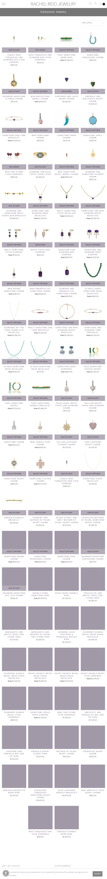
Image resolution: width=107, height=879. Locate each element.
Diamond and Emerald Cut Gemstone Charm (67, 291)
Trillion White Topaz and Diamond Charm (93, 405)
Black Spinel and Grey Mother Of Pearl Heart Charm (66, 520)
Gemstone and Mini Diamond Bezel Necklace (93, 213)
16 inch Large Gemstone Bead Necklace (93, 291)
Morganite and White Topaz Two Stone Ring (14, 634)
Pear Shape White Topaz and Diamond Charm (66, 405)
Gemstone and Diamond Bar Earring (66, 252)
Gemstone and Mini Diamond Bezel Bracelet (66, 330)
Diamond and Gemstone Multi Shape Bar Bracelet (14, 213)
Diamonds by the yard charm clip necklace (14, 330)
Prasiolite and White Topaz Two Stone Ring (93, 595)
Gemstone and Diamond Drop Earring (92, 252)
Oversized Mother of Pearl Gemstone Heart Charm (93, 520)
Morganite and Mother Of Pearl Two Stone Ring (40, 634)
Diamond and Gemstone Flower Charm (93, 174)
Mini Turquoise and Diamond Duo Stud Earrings (40, 57)
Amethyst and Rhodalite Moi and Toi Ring (93, 714)
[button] (6, 873)
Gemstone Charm (14, 442)
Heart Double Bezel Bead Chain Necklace (40, 675)
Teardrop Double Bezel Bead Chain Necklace (92, 634)
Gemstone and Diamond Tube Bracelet (92, 330)
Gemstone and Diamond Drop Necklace (40, 213)
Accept (97, 874)
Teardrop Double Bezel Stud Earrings (14, 714)
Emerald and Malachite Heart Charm (93, 98)
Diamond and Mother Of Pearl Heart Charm (40, 520)
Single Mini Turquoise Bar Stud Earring (67, 481)
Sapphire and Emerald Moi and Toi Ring (14, 753)
